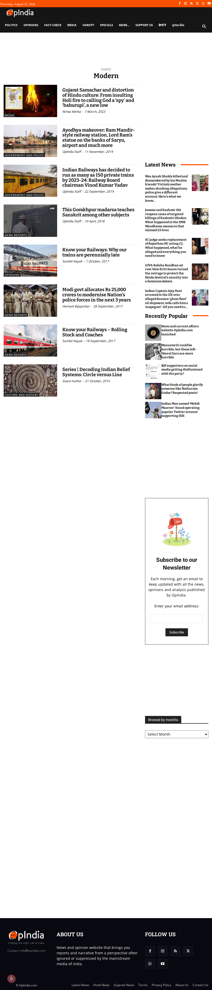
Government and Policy (24, 155)
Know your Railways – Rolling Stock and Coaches (94, 332)
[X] (197, 4)
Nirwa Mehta (71, 111)
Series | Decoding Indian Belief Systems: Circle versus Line (96, 372)
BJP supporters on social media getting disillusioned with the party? (181, 369)
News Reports (16, 235)
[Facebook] (180, 4)
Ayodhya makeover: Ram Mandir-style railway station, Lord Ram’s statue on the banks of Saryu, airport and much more (98, 137)
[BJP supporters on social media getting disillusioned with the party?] (153, 372)
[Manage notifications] (11, 978)
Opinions (12, 275)
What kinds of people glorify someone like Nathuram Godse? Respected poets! (182, 389)
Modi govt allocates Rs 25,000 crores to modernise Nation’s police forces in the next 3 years (96, 295)
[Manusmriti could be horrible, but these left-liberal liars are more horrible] (153, 351)
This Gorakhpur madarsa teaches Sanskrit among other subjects (98, 212)
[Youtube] (209, 4)
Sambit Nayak (72, 261)
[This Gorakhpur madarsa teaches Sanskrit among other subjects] (30, 221)
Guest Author (71, 381)
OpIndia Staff (71, 151)
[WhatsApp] (203, 4)
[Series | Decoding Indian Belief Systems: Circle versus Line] (30, 380)
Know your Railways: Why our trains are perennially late (94, 252)
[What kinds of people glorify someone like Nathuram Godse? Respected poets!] (153, 391)
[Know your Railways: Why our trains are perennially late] (30, 261)
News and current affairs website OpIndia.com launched (180, 330)
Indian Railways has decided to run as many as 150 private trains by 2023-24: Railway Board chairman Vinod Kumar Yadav (98, 177)
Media (9, 115)
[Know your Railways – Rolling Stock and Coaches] (30, 340)
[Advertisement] (176, 680)
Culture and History (21, 395)
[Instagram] (185, 4)
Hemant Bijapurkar (76, 306)
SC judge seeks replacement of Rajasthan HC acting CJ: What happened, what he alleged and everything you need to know (166, 248)
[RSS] (191, 4)
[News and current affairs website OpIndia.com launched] (153, 332)
